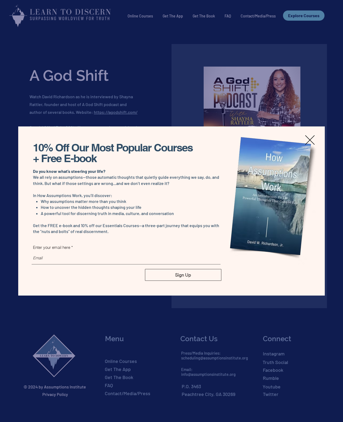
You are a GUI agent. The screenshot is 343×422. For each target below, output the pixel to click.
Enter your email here (51, 247)
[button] (310, 140)
